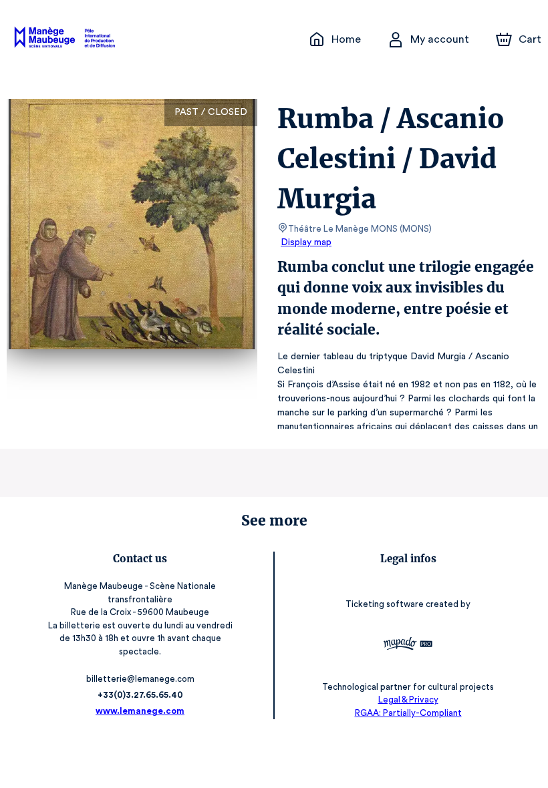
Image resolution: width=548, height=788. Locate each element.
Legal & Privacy (408, 699)
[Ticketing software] (408, 645)
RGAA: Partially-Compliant (408, 713)
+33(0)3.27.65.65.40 (140, 695)
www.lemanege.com (140, 711)
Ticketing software (385, 604)
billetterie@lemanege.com (140, 678)
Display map (306, 242)
